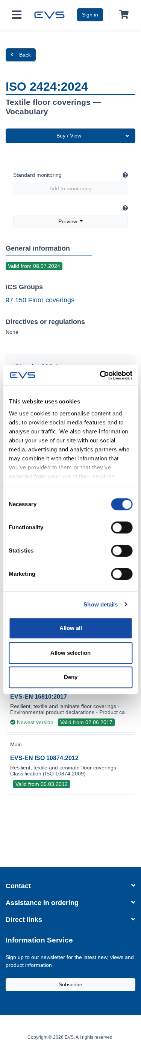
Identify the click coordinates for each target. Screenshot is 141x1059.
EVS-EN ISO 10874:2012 (44, 758)
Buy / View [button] (68, 136)
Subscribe (70, 984)
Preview (68, 221)
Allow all (70, 628)
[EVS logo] (49, 14)
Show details (100, 604)
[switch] (121, 527)
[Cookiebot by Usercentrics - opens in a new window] (100, 375)
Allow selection (70, 653)
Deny (70, 677)
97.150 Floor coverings (40, 300)
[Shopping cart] (122, 15)
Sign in (90, 15)
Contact (18, 886)
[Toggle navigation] (17, 15)
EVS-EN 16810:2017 (38, 696)
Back (25, 55)
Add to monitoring (71, 188)
